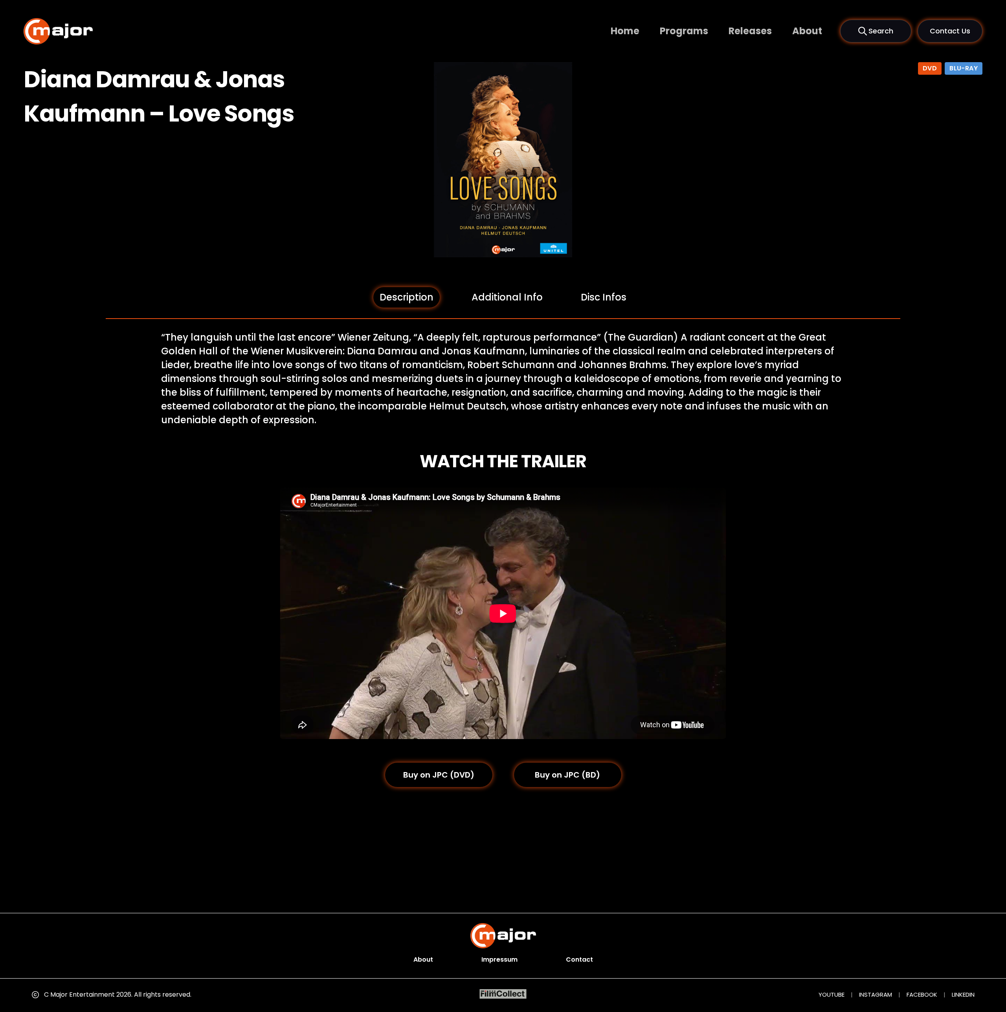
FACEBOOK (922, 994)
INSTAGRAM (875, 994)
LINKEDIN (963, 994)
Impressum (499, 959)
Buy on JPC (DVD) (438, 774)
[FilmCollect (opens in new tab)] (503, 994)
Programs (684, 30)
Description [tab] (406, 297)
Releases (750, 30)
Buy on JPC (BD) (567, 774)
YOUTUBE (831, 994)
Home (625, 30)
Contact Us (950, 31)
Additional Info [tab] (507, 297)
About (807, 30)
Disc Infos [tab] (603, 297)
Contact (579, 959)
